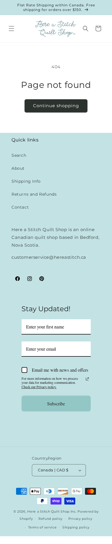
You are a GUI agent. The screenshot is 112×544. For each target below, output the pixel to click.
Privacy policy (80, 519)
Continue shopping (56, 105)
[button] (11, 28)
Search (18, 155)
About (18, 168)
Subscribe (56, 404)
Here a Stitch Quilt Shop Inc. (51, 511)
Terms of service (42, 527)
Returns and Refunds (34, 194)
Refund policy (50, 519)
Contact (20, 207)
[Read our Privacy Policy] (87, 378)
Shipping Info (26, 181)
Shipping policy (76, 527)
